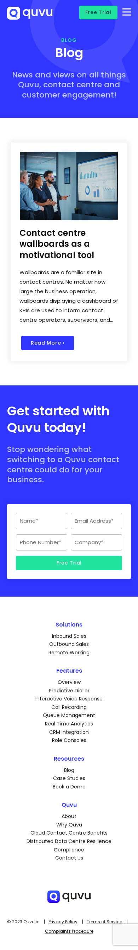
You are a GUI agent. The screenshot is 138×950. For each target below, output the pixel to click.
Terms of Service (104, 922)
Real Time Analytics (69, 723)
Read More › (47, 342)
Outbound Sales (69, 644)
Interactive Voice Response (69, 698)
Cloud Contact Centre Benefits (69, 832)
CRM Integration (69, 732)
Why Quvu (69, 824)
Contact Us (69, 857)
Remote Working (69, 652)
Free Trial (98, 12)
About (69, 816)
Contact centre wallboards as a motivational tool (56, 243)
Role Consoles (69, 740)
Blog (69, 770)
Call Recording (69, 707)
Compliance (69, 849)
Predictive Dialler (69, 690)
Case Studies (69, 778)
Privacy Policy (62, 922)
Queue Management (69, 715)
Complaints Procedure (69, 931)
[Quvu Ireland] (29, 17)
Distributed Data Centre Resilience (69, 841)
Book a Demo (69, 786)
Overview (69, 682)
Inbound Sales (69, 636)
